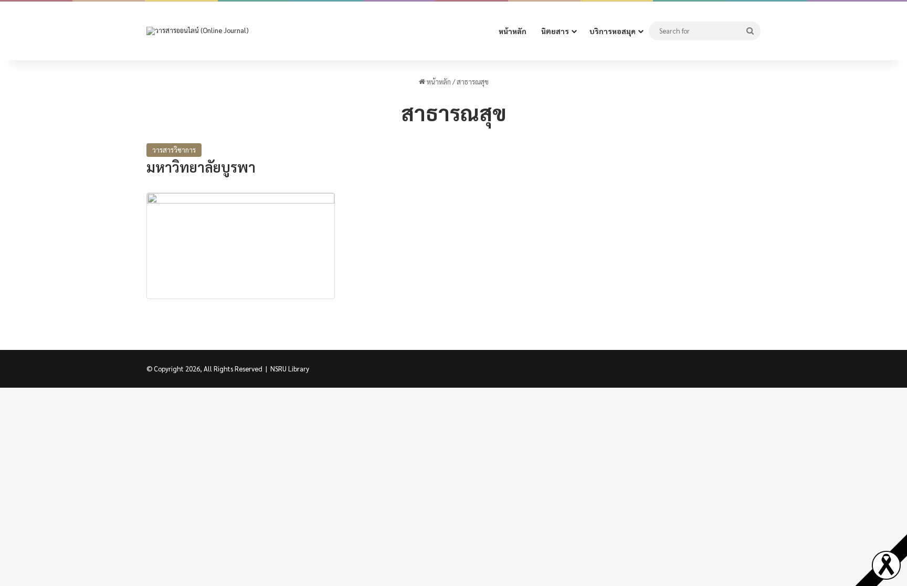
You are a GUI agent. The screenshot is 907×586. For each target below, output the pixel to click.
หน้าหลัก (512, 31)
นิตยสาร (555, 31)
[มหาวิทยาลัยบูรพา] (240, 246)
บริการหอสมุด (612, 31)
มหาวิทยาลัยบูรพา (201, 166)
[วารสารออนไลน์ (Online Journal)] (197, 31)
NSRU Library (289, 368)
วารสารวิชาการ (174, 149)
